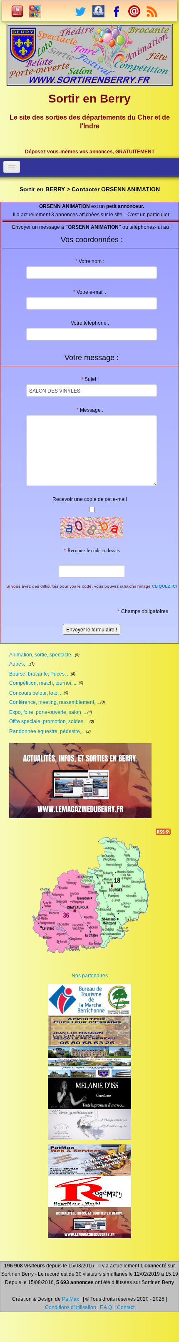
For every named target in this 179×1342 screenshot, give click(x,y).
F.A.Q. (106, 1307)
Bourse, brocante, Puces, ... (40, 674)
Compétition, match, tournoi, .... (44, 683)
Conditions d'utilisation (70, 1307)
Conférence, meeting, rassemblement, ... (54, 702)
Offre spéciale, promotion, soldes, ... (49, 721)
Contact (125, 1307)
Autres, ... (19, 664)
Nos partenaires (90, 976)
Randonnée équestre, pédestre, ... (47, 731)
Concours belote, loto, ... (36, 693)
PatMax (70, 1299)
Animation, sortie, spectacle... (42, 655)
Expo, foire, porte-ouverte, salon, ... (48, 712)
